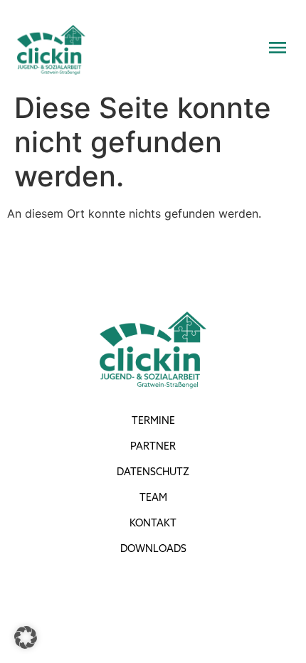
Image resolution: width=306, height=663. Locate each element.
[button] (25, 637)
